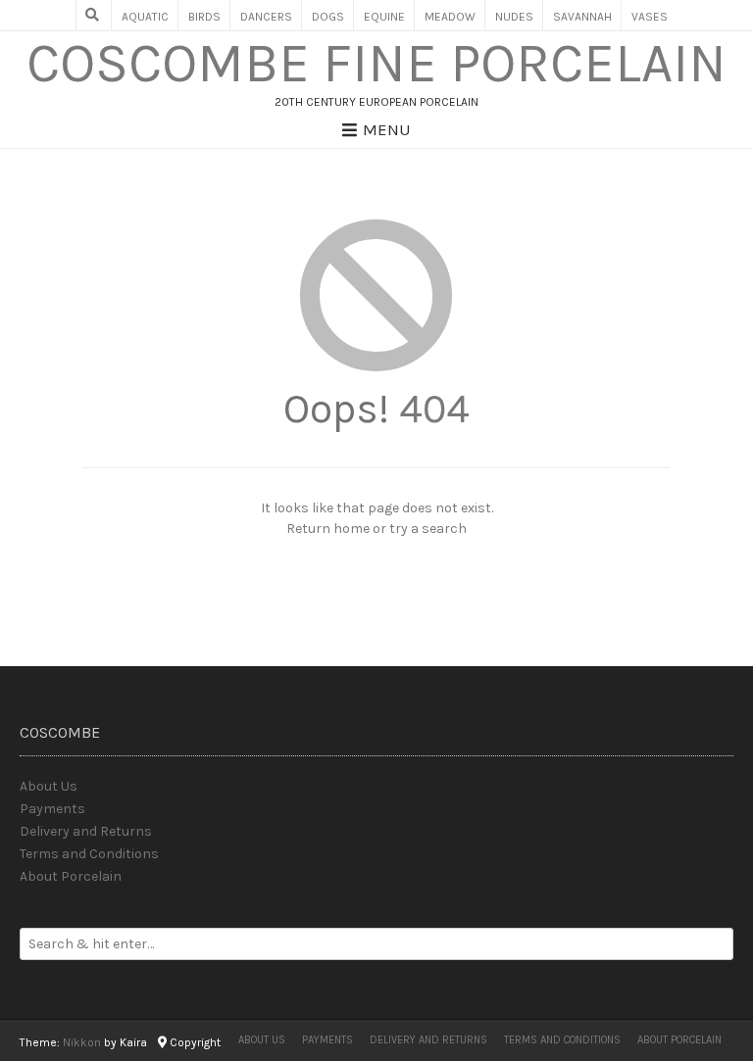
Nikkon (82, 1042)
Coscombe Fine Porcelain (376, 63)
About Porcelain (71, 876)
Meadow (450, 17)
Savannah (582, 17)
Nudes (514, 17)
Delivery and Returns (86, 831)
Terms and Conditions (89, 853)
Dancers (266, 17)
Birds (204, 17)
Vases (649, 17)
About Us (48, 786)
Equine (384, 17)
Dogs (328, 17)
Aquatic (145, 17)
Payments (52, 808)
